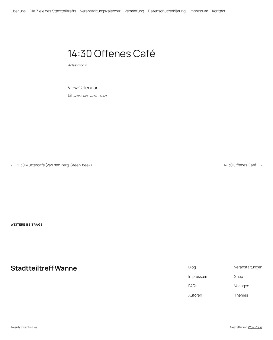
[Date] (70, 95)
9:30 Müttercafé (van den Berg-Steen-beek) (54, 164)
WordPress (255, 327)
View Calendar (83, 87)
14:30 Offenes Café (240, 164)
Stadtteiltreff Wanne (44, 268)
